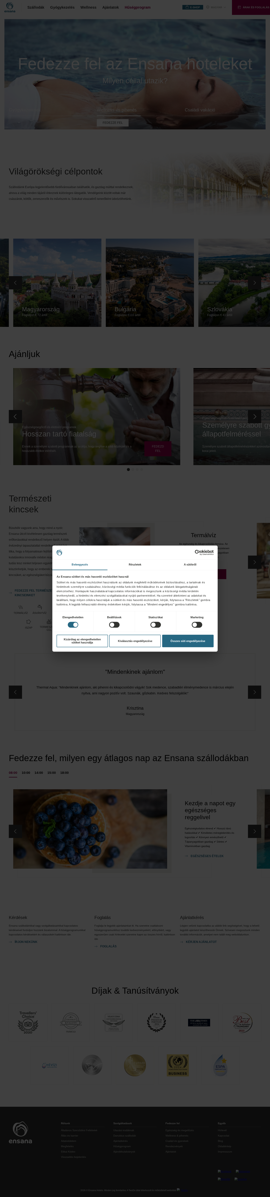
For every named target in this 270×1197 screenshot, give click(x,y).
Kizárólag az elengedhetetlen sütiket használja (82, 641)
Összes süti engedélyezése (187, 641)
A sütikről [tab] (190, 564)
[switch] (114, 625)
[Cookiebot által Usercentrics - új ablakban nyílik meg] (197, 552)
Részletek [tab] (135, 564)
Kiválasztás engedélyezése (135, 641)
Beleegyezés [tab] (80, 564)
